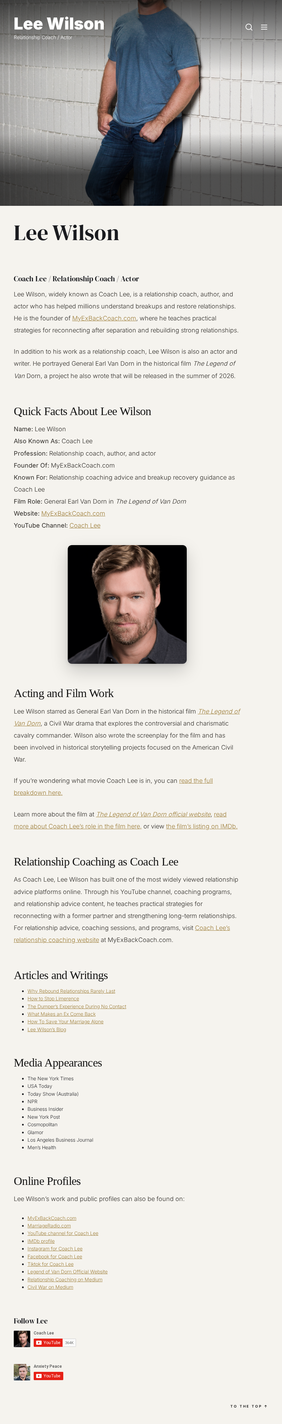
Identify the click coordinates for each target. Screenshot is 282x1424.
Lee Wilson (59, 24)
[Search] (249, 27)
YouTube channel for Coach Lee (63, 1233)
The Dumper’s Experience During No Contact (77, 1006)
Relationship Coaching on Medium (65, 1279)
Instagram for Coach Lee (55, 1248)
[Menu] (264, 27)
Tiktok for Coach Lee (51, 1264)
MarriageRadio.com (49, 1225)
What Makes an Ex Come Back (62, 1014)
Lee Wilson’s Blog (47, 1029)
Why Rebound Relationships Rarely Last (71, 991)
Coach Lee (84, 525)
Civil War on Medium (50, 1287)
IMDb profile (41, 1241)
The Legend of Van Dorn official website (153, 814)
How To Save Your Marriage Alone (66, 1021)
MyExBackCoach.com (104, 318)
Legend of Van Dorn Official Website (68, 1271)
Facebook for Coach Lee (55, 1256)
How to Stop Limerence (53, 998)
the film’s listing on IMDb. (202, 826)
